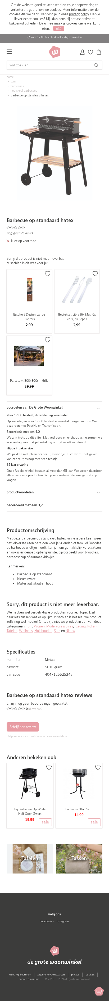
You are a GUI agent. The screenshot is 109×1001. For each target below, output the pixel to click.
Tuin (29, 626)
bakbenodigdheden (23, 23)
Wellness (26, 631)
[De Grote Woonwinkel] (54, 52)
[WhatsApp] (99, 991)
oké (58, 29)
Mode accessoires (59, 626)
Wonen (39, 626)
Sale (57, 631)
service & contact (29, 979)
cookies (90, 974)
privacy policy (79, 14)
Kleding (80, 626)
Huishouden (43, 631)
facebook (46, 921)
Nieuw (70, 631)
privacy (75, 974)
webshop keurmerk (20, 974)
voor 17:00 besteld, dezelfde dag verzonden (56, 37)
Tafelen (12, 631)
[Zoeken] (97, 65)
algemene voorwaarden (51, 974)
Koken (92, 626)
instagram (62, 921)
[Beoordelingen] (55, 227)
